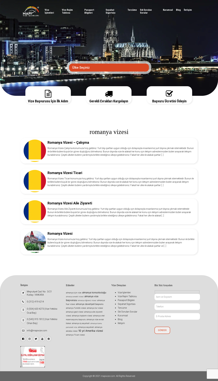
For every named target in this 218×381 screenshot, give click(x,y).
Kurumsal (168, 9)
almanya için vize (73, 293)
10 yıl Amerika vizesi (90, 330)
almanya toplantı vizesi (82, 316)
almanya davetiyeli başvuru (89, 304)
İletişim (188, 9)
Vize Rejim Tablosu (67, 11)
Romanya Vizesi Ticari (65, 173)
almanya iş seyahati (81, 323)
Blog (178, 9)
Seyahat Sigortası (110, 11)
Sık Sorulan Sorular (146, 11)
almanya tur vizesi (95, 308)
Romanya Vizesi (60, 234)
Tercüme (132, 9)
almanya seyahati (86, 327)
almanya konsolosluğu (94, 292)
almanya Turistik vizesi (76, 308)
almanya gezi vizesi (74, 312)
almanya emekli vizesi (75, 297)
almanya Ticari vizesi (75, 335)
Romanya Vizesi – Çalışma (68, 143)
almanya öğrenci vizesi (87, 300)
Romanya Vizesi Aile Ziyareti (70, 203)
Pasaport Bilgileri (89, 11)
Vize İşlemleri (49, 11)
